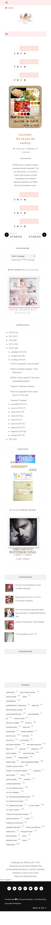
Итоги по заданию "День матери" (25, 364)
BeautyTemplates (26, 899)
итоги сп (28, 723)
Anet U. (24, 836)
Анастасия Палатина (27, 692)
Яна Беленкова (11, 836)
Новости (22, 749)
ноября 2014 (16, 356)
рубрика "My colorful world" (17, 771)
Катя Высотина (11, 727)
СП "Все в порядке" (12, 792)
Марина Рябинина (27, 731)
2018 (11, 332)
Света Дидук (10, 775)
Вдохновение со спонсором (16, 705)
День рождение (33, 714)
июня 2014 (15, 416)
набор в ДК (10, 740)
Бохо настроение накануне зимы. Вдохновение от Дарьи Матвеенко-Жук (30, 613)
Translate (31, 260)
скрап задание (11, 779)
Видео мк (35, 705)
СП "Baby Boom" (34, 805)
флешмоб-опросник (13, 827)
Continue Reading (29, 48)
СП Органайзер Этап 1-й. (26, 634)
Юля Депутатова (27, 831)
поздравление (23, 757)
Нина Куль (9, 749)
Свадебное (37, 771)
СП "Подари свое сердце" (15, 801)
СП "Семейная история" (14, 805)
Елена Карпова (19, 718)
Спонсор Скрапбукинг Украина (17, 814)
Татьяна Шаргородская (14, 823)
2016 (11, 340)
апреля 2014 (16, 424)
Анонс (24, 697)
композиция (10, 731)
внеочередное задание (14, 710)
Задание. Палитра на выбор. (25, 138)
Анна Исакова (11, 697)
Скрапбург (27, 779)
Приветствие (10, 762)
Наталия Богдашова (13, 744)
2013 (11, 439)
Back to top (39, 908)
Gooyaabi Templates (13, 903)
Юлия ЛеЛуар (10, 831)
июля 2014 (15, 412)
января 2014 (16, 435)
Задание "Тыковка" (19, 400)
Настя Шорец (24, 740)
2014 (11, 348)
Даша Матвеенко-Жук (14, 714)
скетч (23, 775)
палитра (9, 757)
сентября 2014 (17, 404)
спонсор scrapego (12, 818)
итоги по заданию (12, 723)
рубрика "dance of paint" (15, 766)
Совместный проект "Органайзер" (30, 622)
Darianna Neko (11, 840)
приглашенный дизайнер (30, 762)
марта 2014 (16, 427)
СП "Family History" (13, 810)
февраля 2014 (17, 431)
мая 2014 (15, 420)
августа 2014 (16, 408)
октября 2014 (17, 360)
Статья (27, 818)
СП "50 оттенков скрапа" (15, 788)
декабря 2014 (17, 352)
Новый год (35, 749)
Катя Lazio (26, 727)
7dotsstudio (10, 692)
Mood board (10, 844)
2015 (11, 344)
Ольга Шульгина (29, 753)
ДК (7, 718)
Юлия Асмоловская (33, 827)
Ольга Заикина (11, 753)
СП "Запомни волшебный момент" (18, 797)
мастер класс (11, 736)
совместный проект (13, 784)
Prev (32, 120)
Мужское (25, 736)
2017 (11, 336)
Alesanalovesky (30, 876)
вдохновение (11, 701)
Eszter (24, 840)
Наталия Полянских (34, 744)
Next (38, 120)
